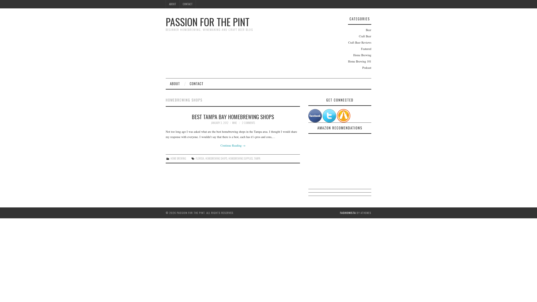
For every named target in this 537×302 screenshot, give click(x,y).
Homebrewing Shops (216, 158)
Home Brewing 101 (359, 61)
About (172, 4)
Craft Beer (365, 36)
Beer (368, 30)
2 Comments (248, 123)
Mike (234, 123)
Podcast (366, 68)
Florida (200, 158)
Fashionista (348, 213)
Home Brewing (362, 55)
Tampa (257, 158)
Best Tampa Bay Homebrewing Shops (233, 117)
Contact (188, 4)
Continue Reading (232, 145)
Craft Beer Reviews (359, 42)
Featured (366, 49)
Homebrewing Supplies (240, 158)
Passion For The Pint (207, 21)
